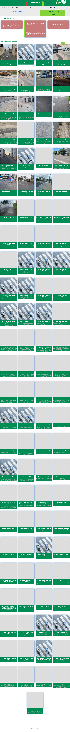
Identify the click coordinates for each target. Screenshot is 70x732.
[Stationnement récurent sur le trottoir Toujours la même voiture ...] (8, 648)
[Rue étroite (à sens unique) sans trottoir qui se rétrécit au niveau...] (44, 52)
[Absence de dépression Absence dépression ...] (61, 415)
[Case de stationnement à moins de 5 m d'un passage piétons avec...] (61, 52)
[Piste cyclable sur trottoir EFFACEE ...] (44, 104)
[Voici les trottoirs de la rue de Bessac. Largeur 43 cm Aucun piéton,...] (8, 52)
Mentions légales (35, 728)
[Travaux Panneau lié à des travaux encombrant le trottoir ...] (44, 674)
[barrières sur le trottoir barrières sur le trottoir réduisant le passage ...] (44, 597)
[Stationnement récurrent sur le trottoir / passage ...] (8, 571)
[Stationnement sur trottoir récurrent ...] (44, 441)
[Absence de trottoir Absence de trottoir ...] (44, 156)
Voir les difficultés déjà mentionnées (52, 11)
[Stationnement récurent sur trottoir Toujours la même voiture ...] (26, 648)
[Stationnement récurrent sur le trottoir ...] (26, 571)
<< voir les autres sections (17, 11)
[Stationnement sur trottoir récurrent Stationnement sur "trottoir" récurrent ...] (61, 156)
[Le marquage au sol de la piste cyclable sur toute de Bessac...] (26, 52)
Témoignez (52, 14)
